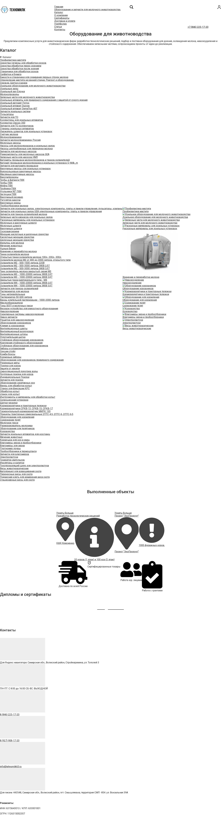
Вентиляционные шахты (14, 328)
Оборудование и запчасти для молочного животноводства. (87, 9)
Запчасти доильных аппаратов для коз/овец (25, 434)
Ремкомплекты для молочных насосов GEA (24, 154)
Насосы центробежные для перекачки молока (26, 148)
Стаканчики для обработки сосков (19, 71)
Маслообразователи (11, 302)
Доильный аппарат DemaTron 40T (18, 108)
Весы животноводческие (14, 468)
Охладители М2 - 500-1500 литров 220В (22, 262)
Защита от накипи (10, 368)
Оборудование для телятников (17, 428)
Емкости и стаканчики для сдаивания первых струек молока (34, 77)
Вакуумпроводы (9, 177)
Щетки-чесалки (8, 402)
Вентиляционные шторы (14, 334)
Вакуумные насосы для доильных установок (25, 168)
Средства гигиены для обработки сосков (23, 62)
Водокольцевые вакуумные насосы (20, 171)
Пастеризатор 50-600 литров (16, 297)
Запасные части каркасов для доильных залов (26, 217)
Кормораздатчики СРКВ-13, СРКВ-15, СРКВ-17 (26, 408)
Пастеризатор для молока (14, 291)
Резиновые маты (10, 362)
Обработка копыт (10, 391)
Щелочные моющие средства (17, 240)
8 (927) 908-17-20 (9, 740)
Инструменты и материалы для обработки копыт (27, 397)
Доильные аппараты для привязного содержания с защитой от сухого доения (43, 100)
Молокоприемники (10, 137)
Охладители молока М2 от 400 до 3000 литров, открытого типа (35, 260)
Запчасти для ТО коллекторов (17, 125)
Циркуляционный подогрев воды (19, 371)
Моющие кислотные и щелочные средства (24, 234)
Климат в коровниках (12, 325)
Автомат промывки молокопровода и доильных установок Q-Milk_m (39, 162)
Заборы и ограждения (12, 348)
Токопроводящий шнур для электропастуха (24, 465)
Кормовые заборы (10, 357)
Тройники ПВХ (8, 188)
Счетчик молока (9, 134)
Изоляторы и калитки (12, 462)
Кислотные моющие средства (17, 237)
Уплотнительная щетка (12, 337)
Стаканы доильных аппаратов (17, 128)
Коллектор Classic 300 (12, 122)
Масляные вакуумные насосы (17, 174)
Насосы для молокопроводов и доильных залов (27, 145)
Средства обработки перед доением (20, 65)
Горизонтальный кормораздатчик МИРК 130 (25, 411)
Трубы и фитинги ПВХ (12, 180)
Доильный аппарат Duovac (15, 105)
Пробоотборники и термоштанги (18, 451)
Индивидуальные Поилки (14, 377)
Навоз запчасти (8, 317)
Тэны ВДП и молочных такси (16, 305)
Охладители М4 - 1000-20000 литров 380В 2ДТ (26, 282)
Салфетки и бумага (10, 74)
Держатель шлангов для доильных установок (26, 131)
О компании (61, 15)
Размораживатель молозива (16, 425)
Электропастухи (9, 457)
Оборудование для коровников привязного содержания (32, 359)
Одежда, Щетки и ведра (13, 82)
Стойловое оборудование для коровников (24, 345)
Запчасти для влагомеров (14, 454)
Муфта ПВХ (6, 185)
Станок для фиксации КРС (15, 388)
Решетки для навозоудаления (17, 320)
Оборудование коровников (15, 322)
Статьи (58, 26)
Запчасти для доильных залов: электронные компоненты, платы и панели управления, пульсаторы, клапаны (61, 208)
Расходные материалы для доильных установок (27, 220)
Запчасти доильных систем (15, 111)
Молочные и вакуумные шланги (18, 222)
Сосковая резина (9, 231)
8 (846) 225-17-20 (9, 714)
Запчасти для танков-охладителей (19, 288)
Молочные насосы (10, 142)
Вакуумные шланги (11, 228)
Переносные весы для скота (16, 474)
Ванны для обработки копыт (16, 385)
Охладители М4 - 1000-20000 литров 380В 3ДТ (26, 285)
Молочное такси (9, 422)
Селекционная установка (14, 399)
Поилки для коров (10, 365)
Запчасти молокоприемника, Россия (20, 140)
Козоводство (7, 431)
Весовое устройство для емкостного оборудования (29, 308)
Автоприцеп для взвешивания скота (20, 471)
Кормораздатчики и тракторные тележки (23, 405)
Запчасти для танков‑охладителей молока (23, 214)
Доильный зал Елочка (12, 91)
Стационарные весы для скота (17, 479)
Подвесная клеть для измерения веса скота (25, 477)
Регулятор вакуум (10, 200)
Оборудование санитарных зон (17, 382)
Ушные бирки (7, 248)
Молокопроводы (9, 94)
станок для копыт (10, 394)
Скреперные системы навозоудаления (22, 314)
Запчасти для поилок (11, 379)
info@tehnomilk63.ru (10, 766)
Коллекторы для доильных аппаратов (21, 120)
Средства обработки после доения (19, 68)
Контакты (59, 29)
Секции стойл (7, 351)
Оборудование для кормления (17, 417)
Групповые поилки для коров (16, 374)
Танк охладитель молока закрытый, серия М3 (25, 271)
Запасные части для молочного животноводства (27, 97)
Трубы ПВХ (6, 182)
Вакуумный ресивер (11, 197)
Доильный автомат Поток (14, 102)
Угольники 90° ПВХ (10, 191)
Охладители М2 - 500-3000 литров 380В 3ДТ (25, 268)
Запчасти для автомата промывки (19, 165)
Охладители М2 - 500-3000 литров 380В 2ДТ (25, 265)
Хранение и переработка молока (18, 251)
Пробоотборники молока (14, 205)
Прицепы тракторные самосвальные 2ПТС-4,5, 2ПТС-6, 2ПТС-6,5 (36, 414)
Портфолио (60, 23)
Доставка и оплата (64, 21)
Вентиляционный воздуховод (17, 331)
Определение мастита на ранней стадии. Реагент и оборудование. (37, 80)
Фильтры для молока (12, 242)
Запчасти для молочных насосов (18, 151)
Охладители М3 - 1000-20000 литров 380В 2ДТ (26, 274)
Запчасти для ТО (9, 117)
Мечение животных (11, 245)
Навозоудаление (9, 311)
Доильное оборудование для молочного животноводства (32, 85)
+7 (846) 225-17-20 (198, 27)
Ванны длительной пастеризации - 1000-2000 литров (30, 300)
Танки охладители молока (14, 254)
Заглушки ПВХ (8, 194)
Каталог (58, 12)
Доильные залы (9, 88)
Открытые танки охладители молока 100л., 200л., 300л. (30, 257)
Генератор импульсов (12, 459)
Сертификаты (61, 18)
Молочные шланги (10, 225)
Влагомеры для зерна (12, 445)
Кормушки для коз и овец (15, 439)
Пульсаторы (7, 114)
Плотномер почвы (10, 448)
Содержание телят (10, 419)
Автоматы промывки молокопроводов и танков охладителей (35, 160)
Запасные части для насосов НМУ (19, 157)
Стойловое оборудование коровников (21, 340)
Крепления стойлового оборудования (21, 342)
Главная (58, 6)
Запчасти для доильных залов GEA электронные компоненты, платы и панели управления (51, 211)
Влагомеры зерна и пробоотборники (20, 442)
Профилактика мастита (13, 60)
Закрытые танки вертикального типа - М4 (23, 280)
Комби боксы (7, 354)
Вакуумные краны (10, 202)
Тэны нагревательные (12, 294)
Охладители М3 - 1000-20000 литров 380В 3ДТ (26, 277)
